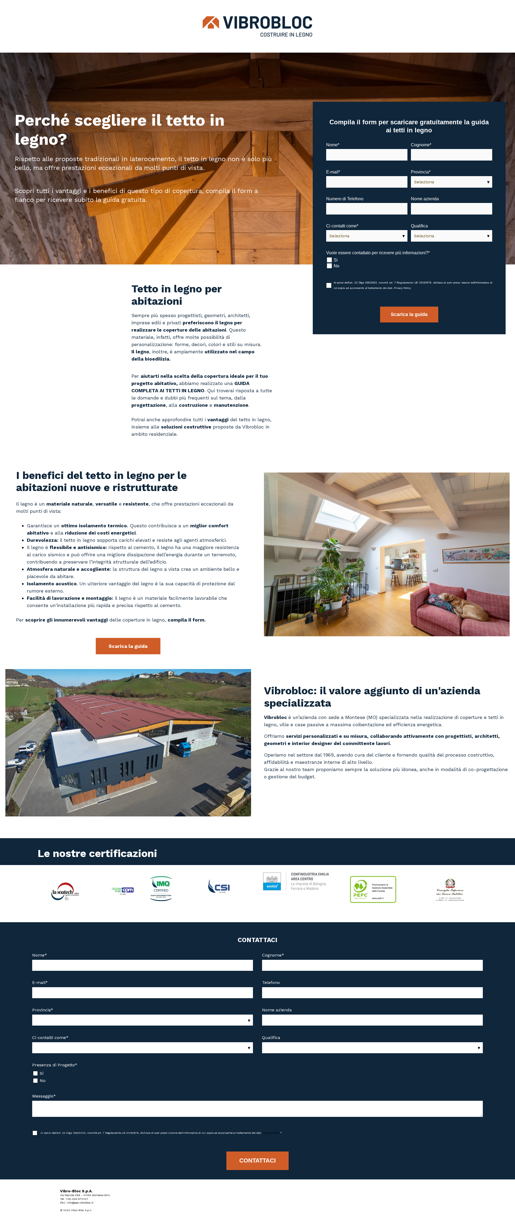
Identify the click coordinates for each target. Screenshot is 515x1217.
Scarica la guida (128, 646)
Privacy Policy (402, 287)
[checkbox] (409, 263)
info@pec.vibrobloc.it (80, 1202)
